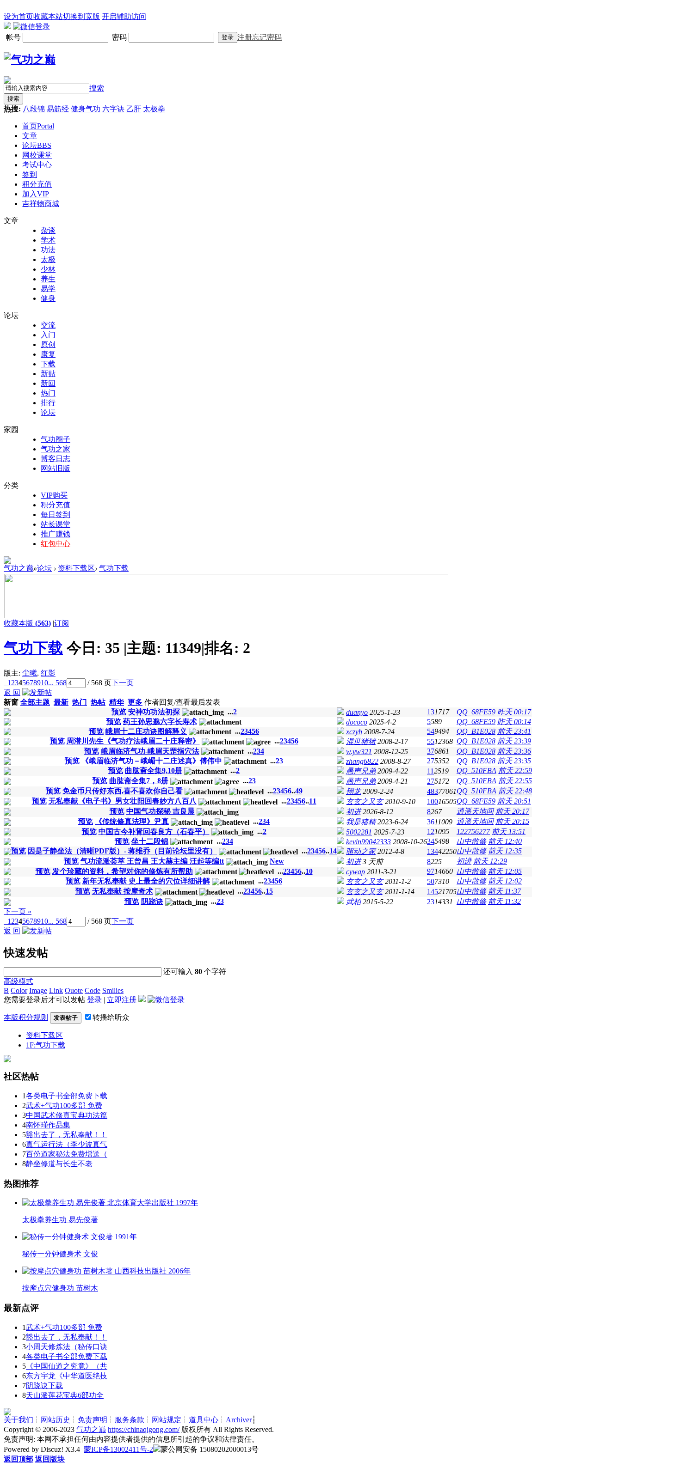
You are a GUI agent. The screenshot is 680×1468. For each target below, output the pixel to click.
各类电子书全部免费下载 (66, 1096)
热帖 (98, 702)
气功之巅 (18, 568)
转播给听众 (111, 1017)
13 (430, 712)
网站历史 (55, 1420)
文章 (29, 136)
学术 (48, 240)
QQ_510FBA (476, 770)
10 (44, 683)
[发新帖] (37, 692)
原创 (48, 344)
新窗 (11, 702)
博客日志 (55, 459)
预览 (118, 712)
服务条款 (129, 1420)
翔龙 (353, 791)
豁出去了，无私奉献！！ (66, 1135)
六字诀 (113, 109)
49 (299, 791)
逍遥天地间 (475, 811)
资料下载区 (76, 568)
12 (430, 831)
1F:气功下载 (45, 1045)
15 (269, 891)
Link (56, 990)
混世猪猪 (361, 741)
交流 (48, 325)
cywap (355, 872)
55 (430, 741)
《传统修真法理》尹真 (132, 821)
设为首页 (18, 16)
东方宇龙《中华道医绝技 (66, 1376)
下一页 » (17, 911)
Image (38, 990)
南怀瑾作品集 (48, 1125)
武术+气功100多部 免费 (64, 1105)
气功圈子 (55, 439)
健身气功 (85, 109)
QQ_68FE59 (476, 712)
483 (432, 791)
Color (19, 990)
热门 (48, 393)
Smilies (113, 990)
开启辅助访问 (124, 16)
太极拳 (154, 109)
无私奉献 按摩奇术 (122, 891)
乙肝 (133, 109)
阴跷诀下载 (44, 1385)
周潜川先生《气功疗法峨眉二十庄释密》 (133, 741)
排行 (48, 403)
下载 (48, 364)
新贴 (48, 374)
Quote (74, 990)
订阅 (61, 623)
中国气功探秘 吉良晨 (160, 811)
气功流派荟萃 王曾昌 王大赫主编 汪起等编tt (152, 861)
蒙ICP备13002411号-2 (118, 1449)
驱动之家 (361, 851)
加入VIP (35, 194)
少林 (48, 269)
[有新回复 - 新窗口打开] (7, 713)
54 (430, 731)
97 (430, 871)
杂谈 (48, 230)
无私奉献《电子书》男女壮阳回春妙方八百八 (123, 801)
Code (92, 990)
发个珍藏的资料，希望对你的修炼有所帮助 (122, 871)
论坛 (36, 145)
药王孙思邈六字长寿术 (160, 721)
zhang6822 (362, 761)
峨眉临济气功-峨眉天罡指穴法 (150, 751)
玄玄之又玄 (364, 801)
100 (432, 801)
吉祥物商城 (40, 203)
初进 (353, 812)
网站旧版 (55, 468)
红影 (48, 673)
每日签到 (55, 514)
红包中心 (55, 544)
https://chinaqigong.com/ (143, 1429)
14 (333, 851)
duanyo (357, 712)
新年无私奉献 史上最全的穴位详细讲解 (146, 881)
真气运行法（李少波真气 (66, 1144)
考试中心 (37, 165)
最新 (61, 702)
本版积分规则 (26, 1017)
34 (430, 841)
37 (430, 751)
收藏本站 (48, 16)
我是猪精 (361, 822)
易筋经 (58, 109)
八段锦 (34, 109)
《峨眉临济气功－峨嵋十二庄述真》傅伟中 (151, 761)
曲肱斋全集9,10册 (153, 770)
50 (430, 881)
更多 (135, 702)
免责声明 (92, 1420)
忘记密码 (267, 37)
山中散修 (471, 841)
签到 (29, 174)
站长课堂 (55, 524)
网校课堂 (37, 155)
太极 (48, 259)
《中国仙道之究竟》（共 (66, 1366)
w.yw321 (359, 751)
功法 (48, 250)
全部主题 (35, 702)
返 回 (12, 692)
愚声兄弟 (361, 771)
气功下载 (114, 568)
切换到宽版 (81, 16)
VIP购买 (54, 495)
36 (430, 822)
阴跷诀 (152, 901)
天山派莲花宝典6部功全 (65, 1395)
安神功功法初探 (154, 712)
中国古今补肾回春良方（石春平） (154, 831)
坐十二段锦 (149, 841)
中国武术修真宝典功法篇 (66, 1115)
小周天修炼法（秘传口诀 (66, 1347)
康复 (48, 354)
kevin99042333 (368, 842)
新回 (48, 383)
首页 (38, 126)
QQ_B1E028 (476, 731)
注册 (244, 37)
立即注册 (121, 1000)
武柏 (353, 902)
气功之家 (55, 449)
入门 (48, 335)
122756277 (473, 831)
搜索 (96, 88)
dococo (356, 722)
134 (432, 851)
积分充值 (37, 184)
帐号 (14, 37)
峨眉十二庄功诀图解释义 (146, 731)
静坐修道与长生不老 (59, 1164)
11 (430, 771)
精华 (116, 702)
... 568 (57, 683)
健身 (48, 298)
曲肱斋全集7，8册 (138, 781)
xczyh (354, 732)
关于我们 (18, 1420)
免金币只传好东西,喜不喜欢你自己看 (122, 791)
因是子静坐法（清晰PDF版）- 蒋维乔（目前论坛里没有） (122, 851)
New (277, 861)
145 (432, 891)
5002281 (359, 832)
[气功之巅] (30, 60)
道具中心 (203, 1420)
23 (430, 902)
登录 (228, 37)
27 (430, 761)
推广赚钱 (55, 534)
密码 (120, 37)
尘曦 (29, 673)
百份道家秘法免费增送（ (66, 1154)
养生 (48, 279)
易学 (48, 288)
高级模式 (18, 981)
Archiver (239, 1420)
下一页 (122, 683)
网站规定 (166, 1420)
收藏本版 (27, 623)
